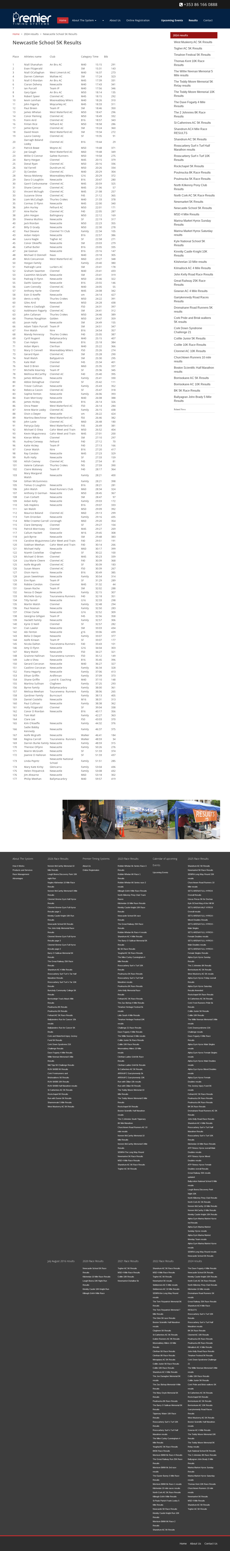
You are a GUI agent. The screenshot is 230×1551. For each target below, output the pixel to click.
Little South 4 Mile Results (129, 1015)
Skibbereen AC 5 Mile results (165, 1285)
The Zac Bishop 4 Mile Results (131, 1003)
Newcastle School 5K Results (193, 208)
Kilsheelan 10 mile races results (166, 1488)
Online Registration (138, 20)
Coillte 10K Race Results (190, 344)
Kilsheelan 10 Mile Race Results (132, 903)
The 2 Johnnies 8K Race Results (202, 1455)
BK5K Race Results (161, 1451)
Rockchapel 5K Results (189, 166)
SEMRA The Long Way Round (131, 1152)
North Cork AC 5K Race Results (194, 195)
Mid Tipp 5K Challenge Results (61, 1065)
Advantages (18, 878)
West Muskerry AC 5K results (201, 974)
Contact (208, 20)
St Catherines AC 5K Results (192, 122)
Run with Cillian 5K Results (129, 1086)
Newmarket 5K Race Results (130, 1156)
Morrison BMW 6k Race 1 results (167, 1484)
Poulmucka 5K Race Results (192, 178)
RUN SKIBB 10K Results (58, 1082)
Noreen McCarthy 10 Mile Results (202, 1206)
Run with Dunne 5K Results (60, 1098)
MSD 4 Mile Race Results (129, 1160)
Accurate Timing (135, 811)
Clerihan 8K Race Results (164, 1355)
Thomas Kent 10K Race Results (202, 1484)
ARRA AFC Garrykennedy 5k (130, 1073)
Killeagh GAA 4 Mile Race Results (132, 891)
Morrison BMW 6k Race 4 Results (167, 1455)
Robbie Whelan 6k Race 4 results (132, 932)
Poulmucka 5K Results (57, 1011)
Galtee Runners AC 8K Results (166, 1339)
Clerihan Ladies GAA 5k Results (132, 1065)
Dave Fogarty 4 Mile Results (60, 1053)
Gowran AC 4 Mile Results (191, 291)
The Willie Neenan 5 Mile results (131, 1036)
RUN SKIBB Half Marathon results (62, 1086)
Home (62, 20)
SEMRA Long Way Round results (202, 1252)
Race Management (86, 811)
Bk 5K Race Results (126, 949)
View (21, 810)
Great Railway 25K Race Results (202, 1301)
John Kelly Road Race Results (193, 274)
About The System (83, 20)
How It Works (18, 866)
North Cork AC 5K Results (199, 1202)
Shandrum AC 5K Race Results (131, 1165)
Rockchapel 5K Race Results (200, 994)
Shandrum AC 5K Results (190, 139)
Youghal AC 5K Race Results (130, 953)
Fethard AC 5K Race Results (60, 1015)
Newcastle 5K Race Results (165, 1509)
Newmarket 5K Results (188, 201)
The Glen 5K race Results (164, 1318)
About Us (115, 20)
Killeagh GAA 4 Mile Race (94, 1293)
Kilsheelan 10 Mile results (190, 261)
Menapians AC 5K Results (164, 1360)
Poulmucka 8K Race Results (192, 172)
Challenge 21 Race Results (129, 1028)
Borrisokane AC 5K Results (191, 377)
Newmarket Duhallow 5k (128, 1281)
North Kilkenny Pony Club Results (202, 1198)
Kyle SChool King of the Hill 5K (201, 903)
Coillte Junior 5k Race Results (131, 1040)
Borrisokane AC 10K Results (192, 384)
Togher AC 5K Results (188, 48)
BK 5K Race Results (187, 390)
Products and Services (23, 870)
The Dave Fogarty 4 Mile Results (202, 1268)
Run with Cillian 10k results (129, 1082)
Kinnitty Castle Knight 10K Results (202, 1214)
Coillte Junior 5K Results (190, 338)
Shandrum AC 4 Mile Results (60, 970)
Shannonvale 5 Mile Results (60, 1102)
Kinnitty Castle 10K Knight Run (96, 1289)
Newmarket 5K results (162, 1281)
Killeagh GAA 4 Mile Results (165, 1496)
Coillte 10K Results (196, 1015)
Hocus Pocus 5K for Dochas (200, 899)
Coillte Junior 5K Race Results (166, 1364)
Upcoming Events (160, 872)
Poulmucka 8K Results (57, 1007)
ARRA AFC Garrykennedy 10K (131, 1077)
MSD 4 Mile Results (186, 214)
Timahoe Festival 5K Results (192, 54)
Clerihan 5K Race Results (164, 1351)
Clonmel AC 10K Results (190, 351)
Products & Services (192, 811)
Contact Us (210, 1543)
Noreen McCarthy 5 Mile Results (202, 1210)
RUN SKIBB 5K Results (58, 1069)
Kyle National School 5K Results (202, 1451)
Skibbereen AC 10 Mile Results (166, 1289)
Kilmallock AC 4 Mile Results (192, 268)
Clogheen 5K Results (162, 1331)
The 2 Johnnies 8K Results (199, 965)
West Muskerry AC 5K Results (193, 42)
